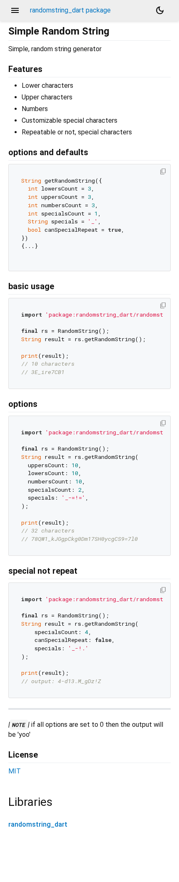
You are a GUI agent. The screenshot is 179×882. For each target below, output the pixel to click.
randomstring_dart (37, 824)
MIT (14, 771)
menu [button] (15, 10)
